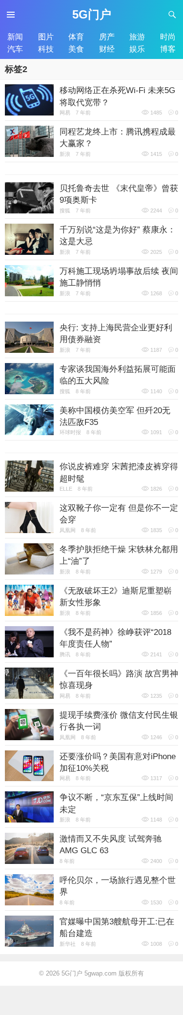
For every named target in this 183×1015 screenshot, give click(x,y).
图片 (46, 36)
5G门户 (91, 14)
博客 (168, 48)
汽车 (15, 48)
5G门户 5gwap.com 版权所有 (102, 973)
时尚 (168, 36)
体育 (76, 36)
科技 (46, 48)
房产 (107, 36)
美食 (76, 48)
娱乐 (137, 48)
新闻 (15, 36)
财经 (107, 48)
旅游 (137, 36)
